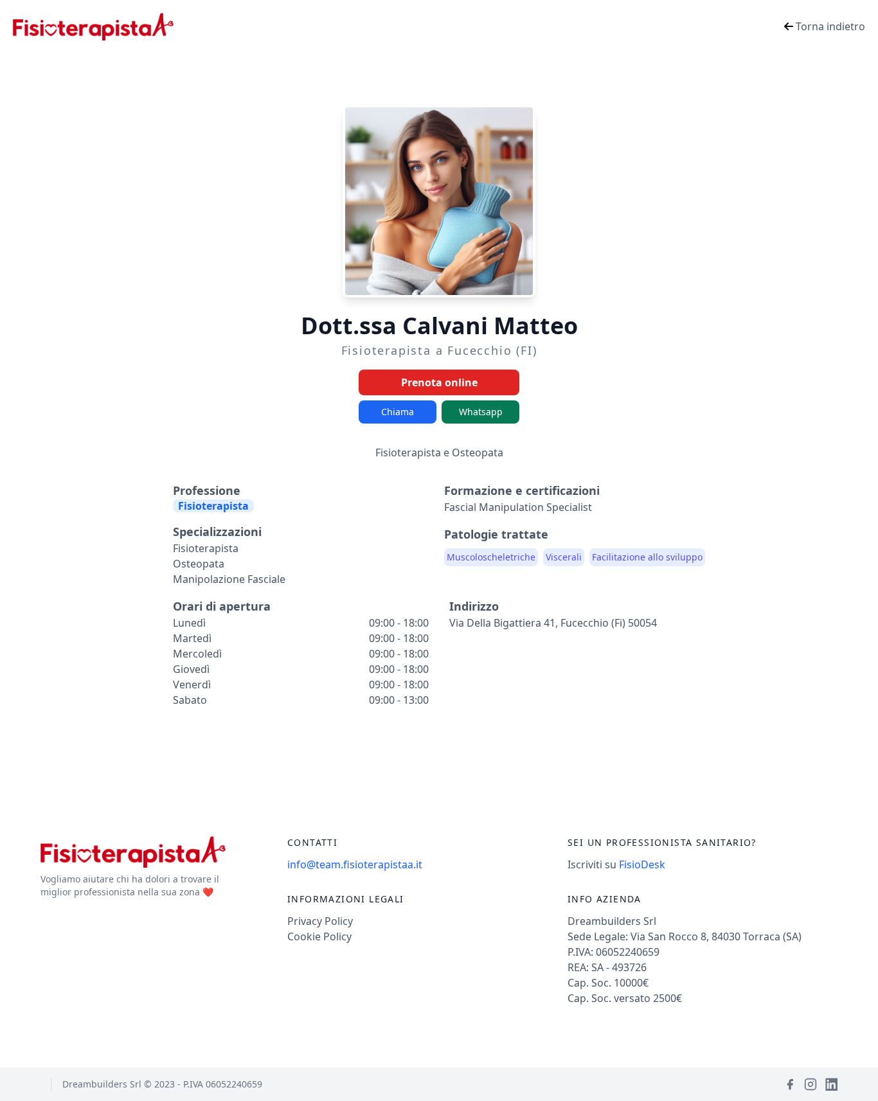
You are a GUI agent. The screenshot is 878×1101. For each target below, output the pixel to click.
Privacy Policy (320, 921)
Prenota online (439, 382)
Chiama (397, 412)
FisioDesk (642, 864)
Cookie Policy (319, 936)
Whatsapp (481, 412)
